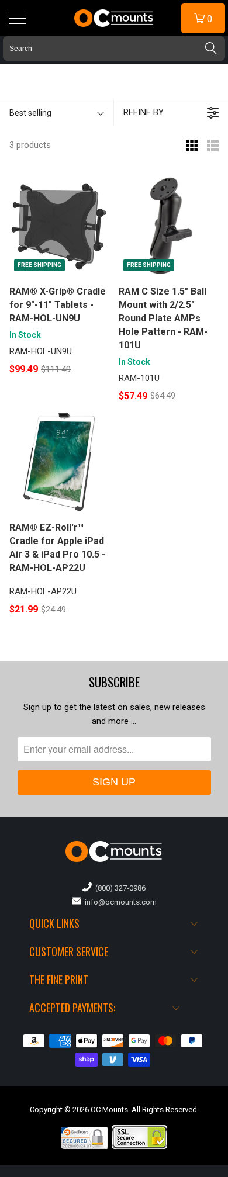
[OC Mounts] (114, 18)
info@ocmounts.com (119, 902)
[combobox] (114, 48)
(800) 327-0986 (119, 888)
